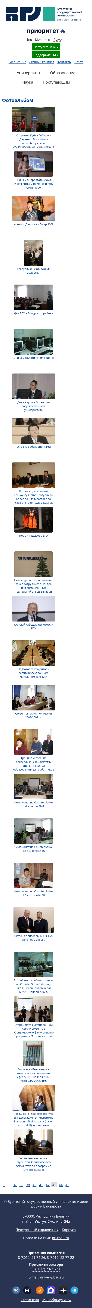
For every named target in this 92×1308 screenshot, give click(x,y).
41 (41, 1185)
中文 (47, 39)
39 (28, 1185)
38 (21, 1185)
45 (67, 1185)
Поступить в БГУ (46, 47)
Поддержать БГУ (46, 55)
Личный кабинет (41, 62)
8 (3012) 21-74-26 (31, 1257)
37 (15, 1185)
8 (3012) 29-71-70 (46, 1269)
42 (48, 1185)
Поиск (57, 39)
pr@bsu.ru (60, 1238)
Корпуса (69, 1229)
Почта (78, 62)
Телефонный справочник (37, 1229)
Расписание (17, 62)
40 (34, 1185)
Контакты (64, 62)
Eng (29, 39)
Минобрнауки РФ (56, 1300)
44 (61, 1185)
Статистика (30, 1300)
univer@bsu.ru (52, 1277)
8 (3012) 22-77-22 (60, 1257)
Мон (38, 39)
